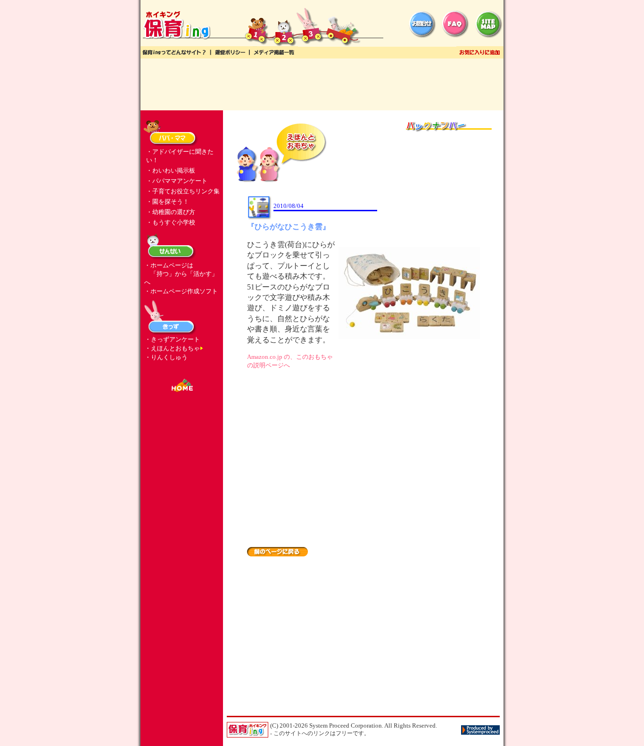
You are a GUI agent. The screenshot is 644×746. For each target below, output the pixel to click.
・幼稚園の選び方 (170, 212)
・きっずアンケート (172, 339)
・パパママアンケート (176, 180)
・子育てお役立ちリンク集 (183, 191)
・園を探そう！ (167, 201)
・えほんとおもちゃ (172, 348)
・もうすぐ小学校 (170, 222)
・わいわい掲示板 (170, 170)
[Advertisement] (322, 84)
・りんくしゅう (166, 357)
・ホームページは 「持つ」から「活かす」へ (181, 274)
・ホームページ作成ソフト (181, 291)
